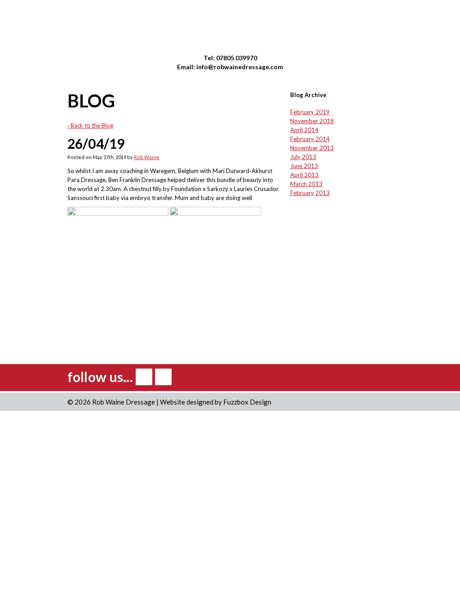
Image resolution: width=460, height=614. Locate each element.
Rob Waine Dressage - (230, 26)
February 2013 (310, 192)
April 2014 (304, 129)
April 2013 (304, 174)
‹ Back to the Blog (90, 125)
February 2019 (310, 112)
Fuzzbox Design (247, 402)
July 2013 (303, 156)
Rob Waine (146, 157)
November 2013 (312, 147)
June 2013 (304, 165)
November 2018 (312, 121)
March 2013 (306, 183)
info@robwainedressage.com (239, 67)
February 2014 (310, 138)
